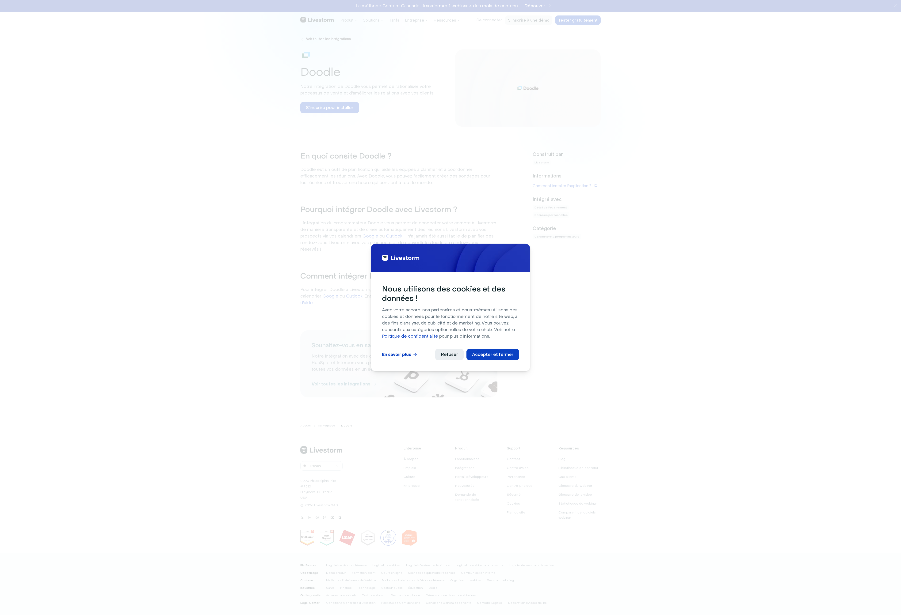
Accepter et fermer (492, 354)
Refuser (449, 354)
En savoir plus (396, 354)
